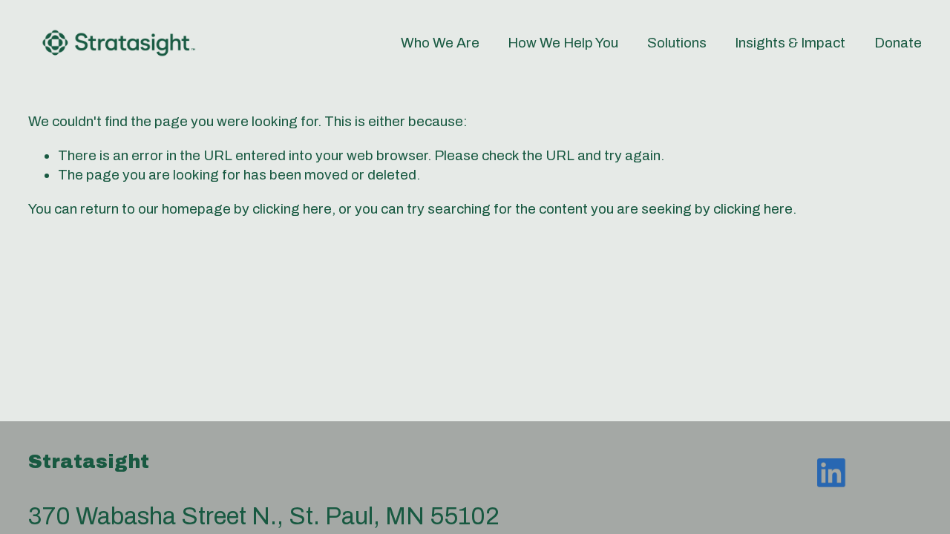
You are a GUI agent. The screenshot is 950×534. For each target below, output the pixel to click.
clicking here (292, 209)
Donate (898, 42)
